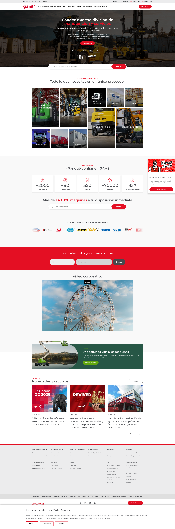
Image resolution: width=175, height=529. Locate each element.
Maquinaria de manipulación (39, 456)
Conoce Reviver (90, 362)
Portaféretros (54, 465)
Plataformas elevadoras (38, 453)
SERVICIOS (97, 6)
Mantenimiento (92, 456)
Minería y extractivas (131, 462)
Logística (128, 476)
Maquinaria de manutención (39, 459)
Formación (110, 482)
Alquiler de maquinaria (113, 453)
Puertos (128, 459)
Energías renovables (131, 473)
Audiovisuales (111, 471)
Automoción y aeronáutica (133, 456)
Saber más (86, 43)
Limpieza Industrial (56, 459)
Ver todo (135, 381)
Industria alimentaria (131, 479)
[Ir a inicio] (29, 6)
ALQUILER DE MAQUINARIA (45, 6)
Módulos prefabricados (38, 468)
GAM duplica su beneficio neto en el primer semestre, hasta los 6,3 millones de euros (49, 421)
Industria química (131, 470)
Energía (72, 462)
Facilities (128, 482)
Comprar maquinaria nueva (114, 459)
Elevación (72, 453)
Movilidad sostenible (112, 468)
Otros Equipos (73, 465)
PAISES (146, 1)
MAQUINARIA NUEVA (59, 6)
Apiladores (54, 462)
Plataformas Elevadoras (57, 453)
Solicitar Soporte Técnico (95, 453)
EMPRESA (104, 6)
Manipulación (73, 459)
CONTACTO (145, 6)
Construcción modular (113, 465)
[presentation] (131, 434)
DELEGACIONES (136, 1)
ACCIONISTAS (124, 1)
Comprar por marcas (56, 468)
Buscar (118, 66)
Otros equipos (36, 465)
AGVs (108, 462)
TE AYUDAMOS (135, 503)
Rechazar (61, 523)
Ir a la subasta (161, 189)
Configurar (47, 523)
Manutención (73, 456)
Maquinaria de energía (38, 462)
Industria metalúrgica (132, 453)
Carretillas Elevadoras (57, 456)
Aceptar (32, 523)
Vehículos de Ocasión (75, 468)
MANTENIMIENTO (87, 6)
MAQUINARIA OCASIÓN (74, 6)
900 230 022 (116, 1)
